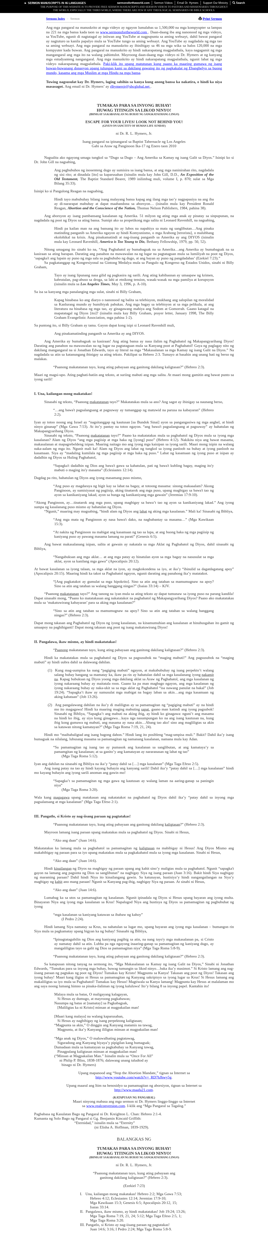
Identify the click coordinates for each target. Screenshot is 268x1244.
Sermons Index (55, 18)
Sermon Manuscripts (44, 3)
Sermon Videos (163, 2)
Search (240, 2)
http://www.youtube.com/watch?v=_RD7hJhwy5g (133, 1077)
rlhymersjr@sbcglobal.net (130, 86)
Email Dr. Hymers (187, 2)
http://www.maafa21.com (133, 1090)
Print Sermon (212, 19)
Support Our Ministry (215, 2)
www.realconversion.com (105, 1106)
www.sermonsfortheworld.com (124, 32)
